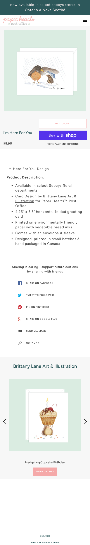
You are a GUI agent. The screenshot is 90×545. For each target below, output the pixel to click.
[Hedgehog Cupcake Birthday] (45, 414)
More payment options (63, 144)
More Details (45, 471)
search (45, 536)
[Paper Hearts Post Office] (23, 20)
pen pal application (45, 542)
